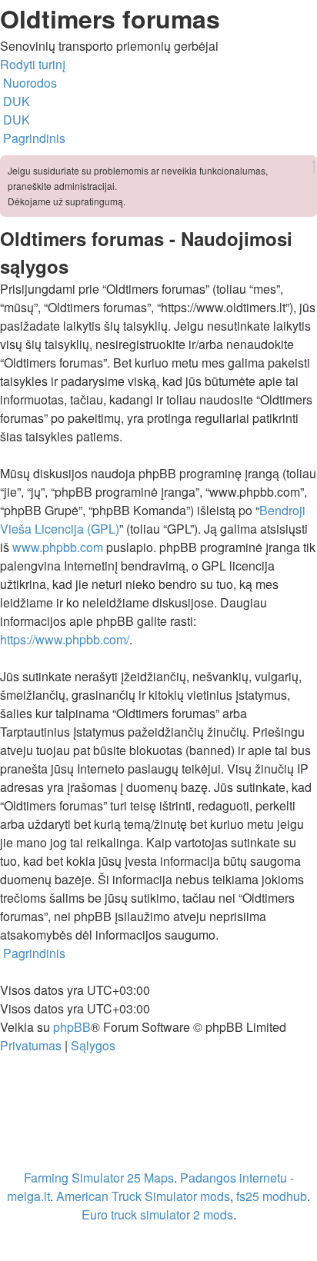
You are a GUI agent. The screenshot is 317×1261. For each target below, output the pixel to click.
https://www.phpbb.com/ (64, 639)
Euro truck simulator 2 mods (157, 1214)
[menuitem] (15, 101)
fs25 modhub (271, 1196)
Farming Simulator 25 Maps (99, 1177)
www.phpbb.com (57, 547)
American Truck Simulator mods (143, 1196)
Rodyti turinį (32, 64)
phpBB (72, 1027)
